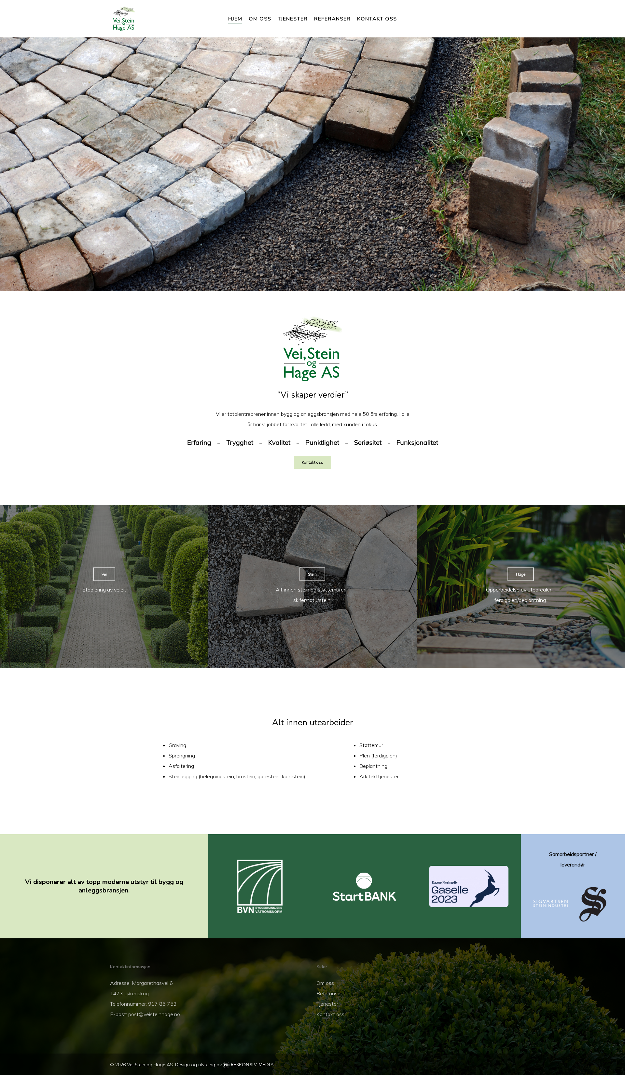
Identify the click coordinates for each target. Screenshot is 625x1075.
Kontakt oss (330, 1014)
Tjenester (327, 1003)
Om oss (325, 983)
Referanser (329, 993)
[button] (312, 462)
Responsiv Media (252, 1065)
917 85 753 (162, 1003)
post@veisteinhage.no (154, 1014)
